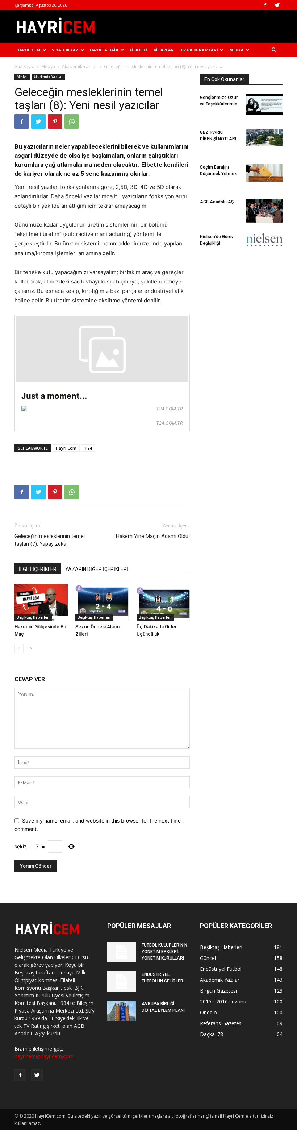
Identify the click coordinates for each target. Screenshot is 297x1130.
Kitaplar (164, 50)
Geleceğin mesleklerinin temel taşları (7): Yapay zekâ (49, 540)
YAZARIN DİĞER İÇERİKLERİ (96, 569)
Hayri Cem (29, 50)
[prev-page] (19, 648)
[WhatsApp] (71, 121)
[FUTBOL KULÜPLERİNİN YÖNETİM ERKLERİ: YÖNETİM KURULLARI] (121, 952)
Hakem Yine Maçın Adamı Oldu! (153, 536)
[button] (274, 50)
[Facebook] (265, 5)
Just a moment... (54, 396)
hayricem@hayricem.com (44, 1056)
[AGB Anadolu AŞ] (264, 211)
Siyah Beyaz (65, 50)
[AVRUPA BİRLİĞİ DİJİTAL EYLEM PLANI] (121, 1011)
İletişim (26, 64)
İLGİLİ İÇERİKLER (38, 569)
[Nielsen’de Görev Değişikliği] (264, 239)
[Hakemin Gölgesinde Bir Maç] (41, 602)
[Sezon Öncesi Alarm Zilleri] (102, 602)
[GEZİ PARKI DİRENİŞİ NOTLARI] (264, 137)
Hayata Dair (104, 50)
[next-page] (30, 648)
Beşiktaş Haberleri (33, 617)
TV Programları (199, 50)
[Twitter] (277, 5)
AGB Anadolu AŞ (217, 201)
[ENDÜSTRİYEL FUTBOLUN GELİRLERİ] (121, 981)
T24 (88, 448)
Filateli (138, 50)
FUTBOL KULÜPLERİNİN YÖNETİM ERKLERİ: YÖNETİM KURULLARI (164, 952)
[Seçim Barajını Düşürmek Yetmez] (264, 173)
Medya (236, 50)
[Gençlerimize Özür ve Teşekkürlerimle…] (264, 104)
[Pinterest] (55, 121)
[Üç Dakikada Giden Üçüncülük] (163, 602)
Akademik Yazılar (48, 76)
